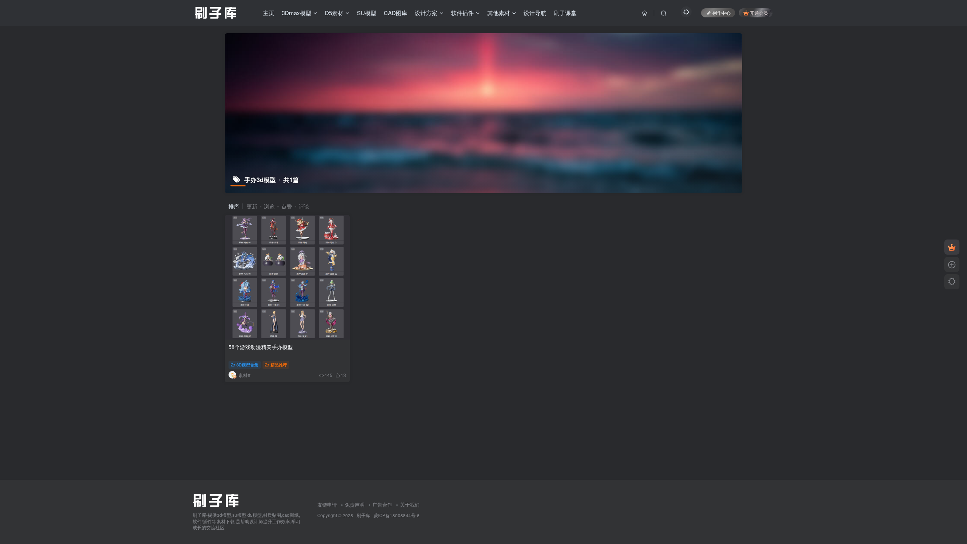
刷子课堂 (565, 13)
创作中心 (721, 12)
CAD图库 (395, 13)
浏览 (269, 206)
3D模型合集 (247, 365)
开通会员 (759, 12)
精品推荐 (278, 365)
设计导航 (535, 13)
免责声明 (355, 504)
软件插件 (462, 13)
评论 (304, 206)
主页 (268, 13)
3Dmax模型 (296, 13)
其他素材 (498, 13)
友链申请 (327, 504)
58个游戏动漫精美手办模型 (261, 347)
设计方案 (426, 13)
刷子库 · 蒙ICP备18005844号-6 (388, 515)
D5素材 (334, 13)
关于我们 (410, 504)
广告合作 (382, 504)
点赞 (286, 206)
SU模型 (366, 13)
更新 (252, 206)
